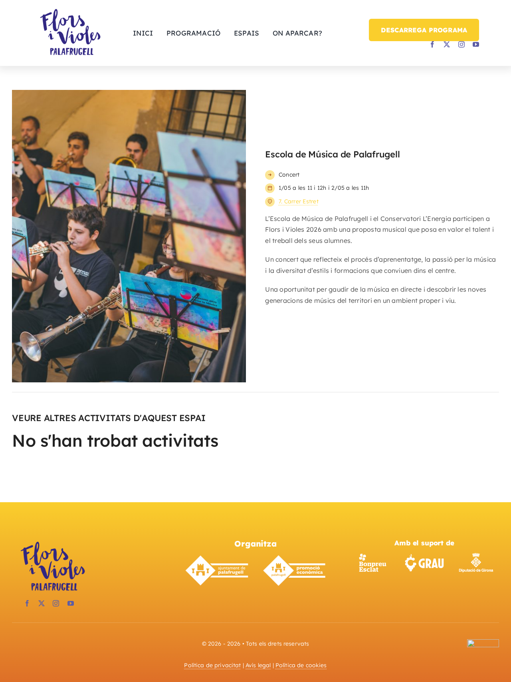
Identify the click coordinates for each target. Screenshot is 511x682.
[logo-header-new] (52, 542)
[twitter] (447, 44)
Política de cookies (301, 665)
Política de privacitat (212, 665)
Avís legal (258, 665)
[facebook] (432, 44)
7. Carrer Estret (299, 201)
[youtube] (476, 44)
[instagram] (461, 44)
